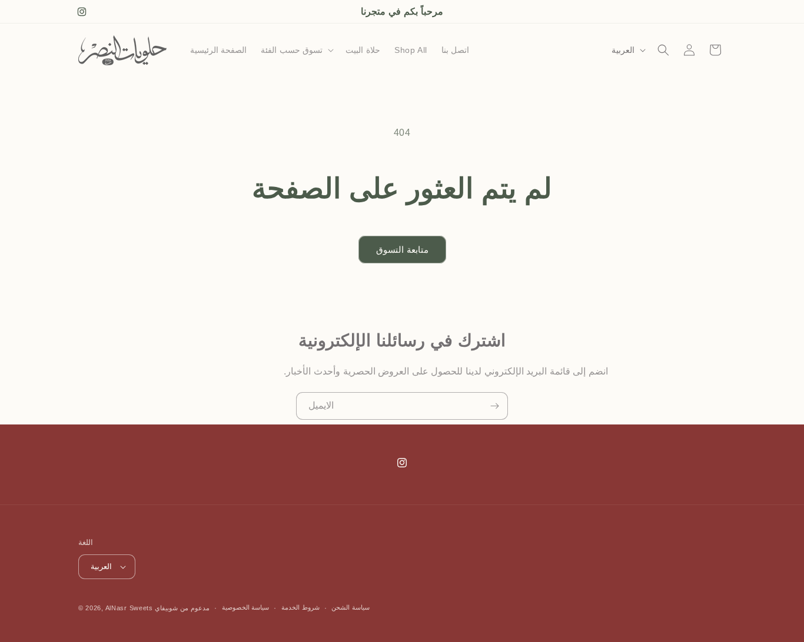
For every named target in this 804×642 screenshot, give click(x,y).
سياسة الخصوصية (246, 607)
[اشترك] (494, 406)
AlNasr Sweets (129, 607)
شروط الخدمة (300, 607)
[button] (296, 50)
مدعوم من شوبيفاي (182, 607)
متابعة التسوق (402, 250)
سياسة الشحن (350, 607)
